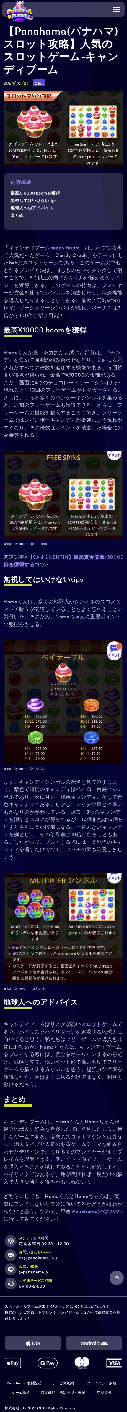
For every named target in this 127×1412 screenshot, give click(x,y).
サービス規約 (63, 1383)
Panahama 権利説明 (24, 1383)
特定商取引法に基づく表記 (63, 1393)
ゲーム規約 (21, 1393)
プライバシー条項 (101, 1383)
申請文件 (104, 1393)
